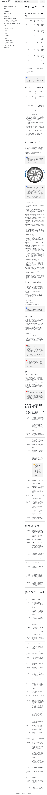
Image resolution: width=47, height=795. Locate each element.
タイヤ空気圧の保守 (36, 130)
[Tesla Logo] (4, 1)
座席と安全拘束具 (7, 13)
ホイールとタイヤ (8, 40)
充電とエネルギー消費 (8, 28)
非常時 (5, 43)
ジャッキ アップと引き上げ (36, 80)
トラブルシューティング (9, 45)
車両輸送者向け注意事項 (9, 42)
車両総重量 (7, 35)
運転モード (6, 16)
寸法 (6, 37)
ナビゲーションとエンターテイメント (11, 26)
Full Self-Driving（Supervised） (10, 18)
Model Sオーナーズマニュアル (10, 6)
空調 (5, 25)
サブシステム (7, 38)
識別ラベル (7, 33)
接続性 (5, 15)
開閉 (5, 9)
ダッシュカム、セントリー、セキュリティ (12, 23)
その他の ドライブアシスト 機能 (10, 20)
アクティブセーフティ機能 (9, 21)
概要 (5, 8)
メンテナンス (6, 30)
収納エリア (6, 11)
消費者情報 (6, 47)
